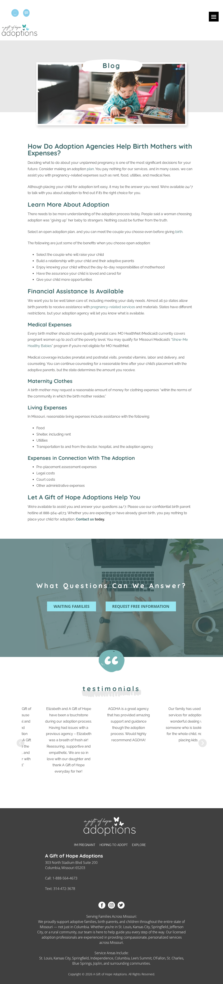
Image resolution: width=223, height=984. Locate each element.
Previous (20, 743)
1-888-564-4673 (64, 878)
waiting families (72, 606)
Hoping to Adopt (114, 845)
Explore (139, 845)
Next (202, 743)
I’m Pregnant (84, 845)
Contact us (85, 519)
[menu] (214, 17)
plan (90, 169)
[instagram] (111, 905)
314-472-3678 (64, 888)
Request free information (140, 606)
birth (178, 232)
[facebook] (101, 905)
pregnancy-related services (113, 307)
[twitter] (121, 905)
